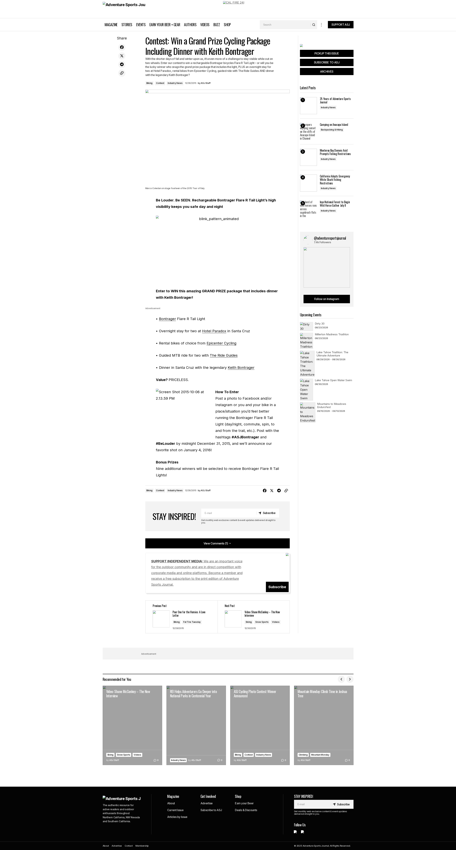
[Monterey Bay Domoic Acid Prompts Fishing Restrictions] (308, 157)
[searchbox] (285, 24)
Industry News (175, 83)
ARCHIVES (326, 71)
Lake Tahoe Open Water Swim (333, 380)
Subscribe (277, 587)
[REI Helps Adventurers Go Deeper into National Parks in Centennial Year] (196, 725)
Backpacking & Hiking (332, 129)
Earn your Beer (244, 803)
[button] (321, 24)
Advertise (206, 803)
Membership (142, 845)
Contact (129, 845)
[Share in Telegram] (122, 64)
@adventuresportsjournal (330, 238)
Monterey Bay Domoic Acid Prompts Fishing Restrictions (335, 152)
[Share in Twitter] (122, 56)
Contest (160, 83)
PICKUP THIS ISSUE (326, 53)
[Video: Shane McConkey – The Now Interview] (254, 617)
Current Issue (175, 810)
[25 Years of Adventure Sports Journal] (308, 105)
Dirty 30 (319, 323)
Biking (149, 83)
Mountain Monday (320, 754)
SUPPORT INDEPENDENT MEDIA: (197, 572)
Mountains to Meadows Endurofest (331, 405)
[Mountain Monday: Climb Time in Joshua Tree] (324, 725)
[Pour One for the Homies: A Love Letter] (181, 617)
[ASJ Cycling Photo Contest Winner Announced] (260, 725)
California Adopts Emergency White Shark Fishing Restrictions (335, 180)
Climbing (303, 754)
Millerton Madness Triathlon (332, 334)
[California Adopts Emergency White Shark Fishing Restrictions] (308, 183)
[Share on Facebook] (122, 47)
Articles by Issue (177, 817)
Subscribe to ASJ (211, 810)
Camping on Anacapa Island (334, 124)
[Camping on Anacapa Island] (308, 131)
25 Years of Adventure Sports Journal (335, 100)
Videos (276, 622)
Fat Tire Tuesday (192, 622)
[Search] (313, 24)
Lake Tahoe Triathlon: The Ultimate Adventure (332, 354)
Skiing (249, 622)
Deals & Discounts (246, 810)
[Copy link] (122, 73)
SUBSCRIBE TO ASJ (326, 62)
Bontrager (167, 319)
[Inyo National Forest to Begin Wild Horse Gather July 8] (308, 208)
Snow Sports (261, 622)
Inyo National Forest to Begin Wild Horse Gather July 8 (335, 203)
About (171, 803)
